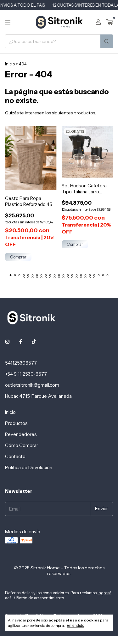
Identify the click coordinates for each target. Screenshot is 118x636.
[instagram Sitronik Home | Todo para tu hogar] (7, 342)
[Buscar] (106, 41)
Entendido (75, 625)
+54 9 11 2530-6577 (26, 374)
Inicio (10, 63)
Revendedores (21, 434)
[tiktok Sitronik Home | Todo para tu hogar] (33, 342)
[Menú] (8, 22)
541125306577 (21, 363)
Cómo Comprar (21, 445)
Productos (16, 423)
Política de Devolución (28, 467)
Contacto (15, 456)
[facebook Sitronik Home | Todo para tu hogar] (20, 342)
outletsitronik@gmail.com (32, 385)
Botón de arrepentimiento (40, 597)
